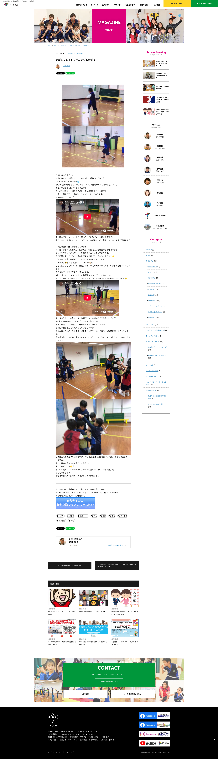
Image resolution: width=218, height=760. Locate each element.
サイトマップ (69, 752)
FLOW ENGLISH (151, 390)
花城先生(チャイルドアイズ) (157, 347)
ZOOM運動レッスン (152, 376)
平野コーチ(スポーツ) (155, 306)
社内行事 (149, 249)
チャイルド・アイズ (152, 341)
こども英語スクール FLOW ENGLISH (61, 734)
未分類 (148, 255)
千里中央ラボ (152, 317)
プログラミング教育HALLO (155, 330)
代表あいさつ (130, 5)
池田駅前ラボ (152, 300)
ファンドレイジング (152, 336)
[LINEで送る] (70, 73)
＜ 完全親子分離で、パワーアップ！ (69, 566)
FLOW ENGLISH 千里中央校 (157, 404)
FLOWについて (81, 5)
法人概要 (157, 5)
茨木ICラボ (151, 278)
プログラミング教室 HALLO (57, 737)
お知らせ (63, 740)
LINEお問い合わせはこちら (109, 681)
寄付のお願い (144, 5)
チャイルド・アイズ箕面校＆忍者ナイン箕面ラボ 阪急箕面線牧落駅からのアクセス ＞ (117, 565)
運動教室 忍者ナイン (68, 731)
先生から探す (150, 324)
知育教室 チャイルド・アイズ (88, 731)
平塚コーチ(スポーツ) (155, 312)
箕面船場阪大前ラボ (154, 283)
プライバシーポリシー (54, 752)
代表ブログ (105, 737)
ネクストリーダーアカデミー (86, 734)
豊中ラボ (151, 272)
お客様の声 (105, 5)
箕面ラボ (80, 53)
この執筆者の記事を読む (115, 545)
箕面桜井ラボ (152, 289)
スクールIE (149, 365)
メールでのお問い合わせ (132, 694)
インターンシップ (152, 371)
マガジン (117, 5)
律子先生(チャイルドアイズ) (157, 355)
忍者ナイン (72, 53)
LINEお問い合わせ (205, 3)
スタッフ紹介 (52, 740)
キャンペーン (178, 3)
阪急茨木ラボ (152, 267)
